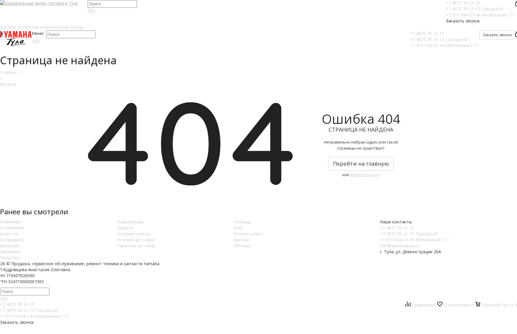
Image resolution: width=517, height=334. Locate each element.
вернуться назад (364, 174)
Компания (10, 222)
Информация (130, 222)
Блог (238, 228)
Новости (9, 234)
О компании (12, 228)
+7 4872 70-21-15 (463, 3)
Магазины (10, 251)
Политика (10, 257)
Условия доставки (135, 240)
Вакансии (9, 245)
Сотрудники (12, 240)
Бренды (241, 240)
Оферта (125, 228)
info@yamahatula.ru (399, 245)
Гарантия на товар (136, 245)
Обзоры (242, 245)
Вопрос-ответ (248, 234)
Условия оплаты (133, 234)
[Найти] (91, 11)
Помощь (242, 222)
